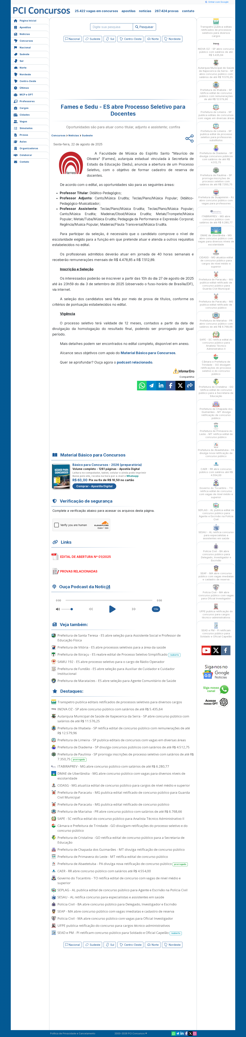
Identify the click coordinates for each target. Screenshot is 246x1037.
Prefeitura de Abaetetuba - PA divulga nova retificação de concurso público (121, 863)
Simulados (26, 128)
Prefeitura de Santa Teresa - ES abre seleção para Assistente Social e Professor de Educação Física (119, 637)
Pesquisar (146, 27)
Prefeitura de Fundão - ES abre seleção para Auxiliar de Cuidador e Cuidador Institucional (116, 671)
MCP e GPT (26, 94)
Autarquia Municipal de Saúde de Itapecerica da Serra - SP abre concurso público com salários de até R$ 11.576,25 (123, 718)
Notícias (25, 34)
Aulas (23, 141)
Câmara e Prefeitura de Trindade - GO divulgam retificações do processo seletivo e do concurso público (122, 828)
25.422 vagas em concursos (96, 11)
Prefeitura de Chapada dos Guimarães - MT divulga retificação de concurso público (121, 849)
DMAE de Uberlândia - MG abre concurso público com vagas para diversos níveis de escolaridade (121, 775)
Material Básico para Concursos (148, 353)
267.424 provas (167, 11)
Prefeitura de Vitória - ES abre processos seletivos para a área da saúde (111, 647)
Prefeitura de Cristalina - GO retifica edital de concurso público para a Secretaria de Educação (120, 840)
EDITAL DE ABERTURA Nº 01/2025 (85, 557)
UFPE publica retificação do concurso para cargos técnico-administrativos (113, 925)
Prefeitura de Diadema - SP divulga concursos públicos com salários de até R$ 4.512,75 (123, 747)
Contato (24, 161)
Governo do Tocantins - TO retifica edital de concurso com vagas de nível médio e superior (119, 880)
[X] (190, 1033)
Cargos (24, 108)
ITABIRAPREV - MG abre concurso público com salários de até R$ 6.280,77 (113, 766)
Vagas (23, 121)
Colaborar (26, 155)
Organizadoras (29, 148)
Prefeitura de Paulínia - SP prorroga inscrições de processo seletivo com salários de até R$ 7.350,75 (125, 756)
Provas (24, 134)
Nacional (25, 47)
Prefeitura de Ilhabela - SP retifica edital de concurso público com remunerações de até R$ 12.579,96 (123, 730)
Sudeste (24, 54)
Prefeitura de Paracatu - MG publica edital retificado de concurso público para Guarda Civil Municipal (123, 794)
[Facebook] (186, 1033)
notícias (145, 11)
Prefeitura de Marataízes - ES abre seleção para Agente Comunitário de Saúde (116, 680)
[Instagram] (195, 1033)
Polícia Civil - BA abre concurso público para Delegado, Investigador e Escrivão (117, 904)
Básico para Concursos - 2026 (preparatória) (107, 465)
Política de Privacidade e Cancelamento (72, 1033)
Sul (21, 61)
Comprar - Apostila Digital (94, 486)
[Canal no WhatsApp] (173, 1033)
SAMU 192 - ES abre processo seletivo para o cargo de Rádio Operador (111, 661)
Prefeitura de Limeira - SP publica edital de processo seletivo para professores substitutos (216, 135)
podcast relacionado (134, 362)
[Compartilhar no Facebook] (170, 385)
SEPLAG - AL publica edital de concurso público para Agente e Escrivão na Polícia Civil (122, 890)
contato (188, 11)
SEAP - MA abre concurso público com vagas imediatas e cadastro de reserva (115, 911)
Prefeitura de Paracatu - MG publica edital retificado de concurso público (113, 804)
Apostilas (25, 27)
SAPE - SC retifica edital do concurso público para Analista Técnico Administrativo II (120, 818)
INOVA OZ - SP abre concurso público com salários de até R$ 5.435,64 (110, 709)
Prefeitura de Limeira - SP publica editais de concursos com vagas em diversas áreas (121, 740)
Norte (23, 67)
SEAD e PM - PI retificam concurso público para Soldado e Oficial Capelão (118, 932)
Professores (27, 101)
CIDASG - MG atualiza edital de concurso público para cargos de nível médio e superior (123, 785)
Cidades (25, 114)
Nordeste (25, 74)
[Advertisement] (92, 71)
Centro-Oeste (28, 81)
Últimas (24, 87)
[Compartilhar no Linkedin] (161, 385)
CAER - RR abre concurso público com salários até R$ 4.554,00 (104, 871)
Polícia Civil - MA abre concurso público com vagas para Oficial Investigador (115, 918)
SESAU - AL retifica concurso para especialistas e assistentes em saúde (110, 897)
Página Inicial (28, 20)
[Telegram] (178, 1033)
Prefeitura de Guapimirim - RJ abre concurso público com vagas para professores (216, 200)
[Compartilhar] (190, 385)
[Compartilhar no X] (180, 385)
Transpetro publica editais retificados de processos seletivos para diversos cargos (119, 702)
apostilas (128, 11)
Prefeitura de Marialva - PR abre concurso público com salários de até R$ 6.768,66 (119, 811)
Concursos (26, 40)
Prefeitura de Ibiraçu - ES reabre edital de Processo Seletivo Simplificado (118, 654)
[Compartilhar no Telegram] (151, 385)
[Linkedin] (182, 1033)
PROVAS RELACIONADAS (78, 571)
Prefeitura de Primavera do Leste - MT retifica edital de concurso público (112, 856)
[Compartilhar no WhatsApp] (142, 385)
